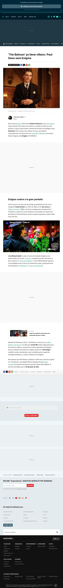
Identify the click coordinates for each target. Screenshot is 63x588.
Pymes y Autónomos (19, 564)
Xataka (5, 546)
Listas (44, 515)
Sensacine (28, 546)
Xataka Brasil (6, 578)
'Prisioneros (23, 266)
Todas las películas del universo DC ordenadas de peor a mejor (39, 334)
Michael (16, 43)
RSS (22, 497)
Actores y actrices (24, 371)
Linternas (45, 521)
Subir (55, 538)
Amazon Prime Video (28, 511)
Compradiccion (7, 566)
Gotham (27, 258)
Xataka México (7, 576)
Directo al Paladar (42, 546)
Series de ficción (8, 511)
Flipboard (54, 17)
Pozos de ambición (26, 261)
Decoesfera (6, 564)
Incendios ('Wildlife (38, 133)
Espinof (28, 548)
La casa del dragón (8, 521)
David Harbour (31, 43)
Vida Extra (17, 548)
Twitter (60, 17)
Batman (18, 124)
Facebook (51, 17)
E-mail (29, 65)
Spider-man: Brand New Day (30, 521)
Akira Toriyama (55, 43)
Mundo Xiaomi (7, 555)
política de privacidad (22, 489)
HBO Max (45, 518)
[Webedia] (8, 538)
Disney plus (46, 511)
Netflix (24, 515)
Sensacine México (30, 576)
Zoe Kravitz (17, 345)
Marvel (38, 43)
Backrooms (23, 43)
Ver (32, 415)
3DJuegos (17, 546)
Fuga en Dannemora (36, 266)
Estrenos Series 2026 (49, 475)
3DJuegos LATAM (18, 576)
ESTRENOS (13, 16)
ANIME (25, 16)
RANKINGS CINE (32, 16)
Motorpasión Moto (53, 548)
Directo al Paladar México (42, 577)
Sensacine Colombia (30, 578)
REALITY (20, 16)
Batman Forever (14, 209)
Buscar (57, 532)
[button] (19, 117)
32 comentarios (15, 65)
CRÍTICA (7, 16)
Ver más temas (8, 525)
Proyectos (33, 371)
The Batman (48, 371)
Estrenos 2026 (40, 475)
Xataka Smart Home (8, 553)
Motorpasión (52, 546)
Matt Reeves (50, 124)
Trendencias (6, 561)
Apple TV (6, 518)
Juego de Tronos (45, 43)
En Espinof (31, 331)
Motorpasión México (53, 576)
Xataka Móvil (6, 548)
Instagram (49, 17)
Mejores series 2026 (18, 475)
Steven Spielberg (8, 43)
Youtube (57, 17)
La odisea (25, 518)
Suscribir (30, 485)
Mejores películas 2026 (29, 475)
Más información (43, 586)
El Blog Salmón (18, 561)
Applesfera (6, 551)
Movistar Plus (7, 515)
